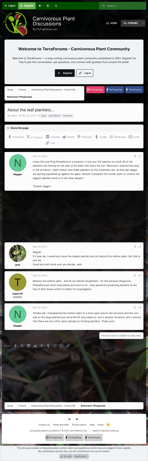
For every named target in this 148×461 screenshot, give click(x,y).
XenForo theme (100, 430)
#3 (139, 275)
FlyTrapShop (96, 89)
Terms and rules (61, 424)
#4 (139, 307)
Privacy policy (79, 424)
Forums (133, 23)
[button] (48, 6)
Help (92, 424)
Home (101, 424)
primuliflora (54, 115)
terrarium (67, 115)
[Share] (135, 156)
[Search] (56, 6)
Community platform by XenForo (58, 430)
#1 (140, 156)
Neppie (13, 115)
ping (44, 115)
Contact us (44, 424)
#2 (139, 246)
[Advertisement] (74, 216)
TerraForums (135, 89)
